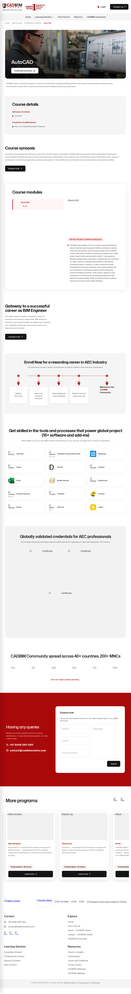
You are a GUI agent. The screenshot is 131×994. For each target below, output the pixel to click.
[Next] (122, 799)
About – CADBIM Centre (79, 930)
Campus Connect (12, 960)
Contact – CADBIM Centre (80, 934)
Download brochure (23, 70)
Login (103, 7)
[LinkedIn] (16, 933)
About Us (78, 17)
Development (84, 983)
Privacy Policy (75, 964)
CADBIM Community (96, 17)
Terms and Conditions (78, 960)
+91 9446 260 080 (21, 744)
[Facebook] (6, 933)
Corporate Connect (13, 952)
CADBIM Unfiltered (76, 969)
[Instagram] (11, 933)
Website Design (69, 983)
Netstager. (96, 983)
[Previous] (115, 799)
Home (28, 17)
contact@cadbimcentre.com (28, 750)
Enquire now (14, 168)
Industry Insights (76, 952)
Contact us (118, 7)
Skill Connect (17, 23)
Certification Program (32, 23)
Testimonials (74, 956)
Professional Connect (14, 956)
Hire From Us (64, 17)
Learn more (29, 874)
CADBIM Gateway (76, 973)
